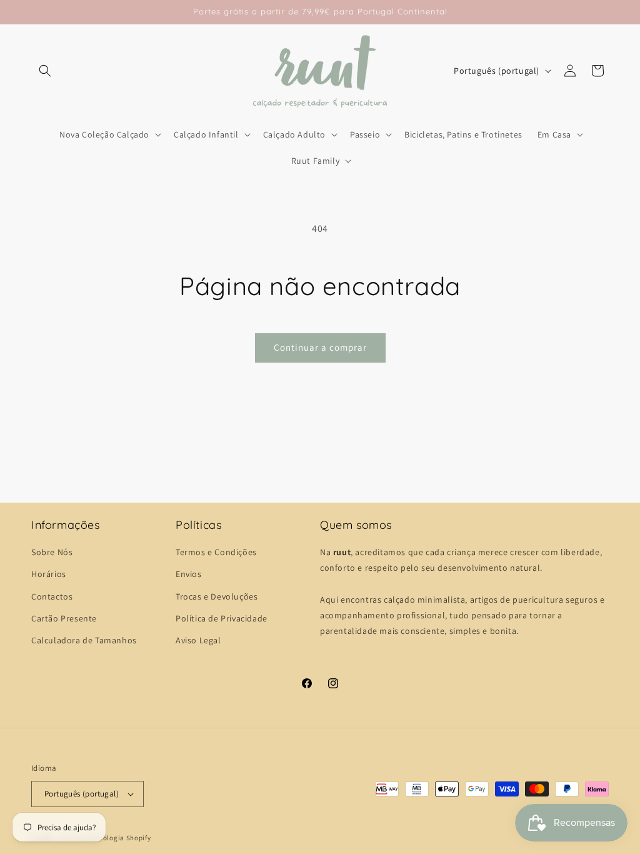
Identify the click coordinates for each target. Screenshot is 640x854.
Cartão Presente (64, 618)
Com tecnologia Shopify (111, 837)
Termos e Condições (216, 552)
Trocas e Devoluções (217, 596)
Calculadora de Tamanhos (84, 640)
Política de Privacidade (222, 618)
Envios (189, 574)
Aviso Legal (198, 640)
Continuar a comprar (320, 347)
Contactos (51, 596)
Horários (48, 574)
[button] (45, 70)
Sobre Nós (51, 552)
